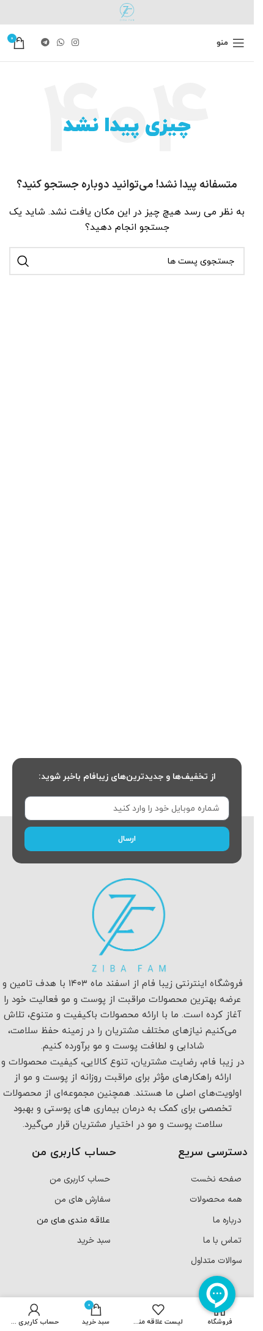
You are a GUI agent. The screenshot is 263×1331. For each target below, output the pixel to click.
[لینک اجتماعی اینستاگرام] (75, 43)
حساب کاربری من (80, 1179)
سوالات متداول (216, 1260)
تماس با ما (222, 1240)
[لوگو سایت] (127, 12)
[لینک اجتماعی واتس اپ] (60, 43)
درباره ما (227, 1220)
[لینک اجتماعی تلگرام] (45, 43)
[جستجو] (23, 261)
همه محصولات (216, 1199)
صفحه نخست (216, 1179)
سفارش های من (82, 1199)
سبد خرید (93, 1240)
